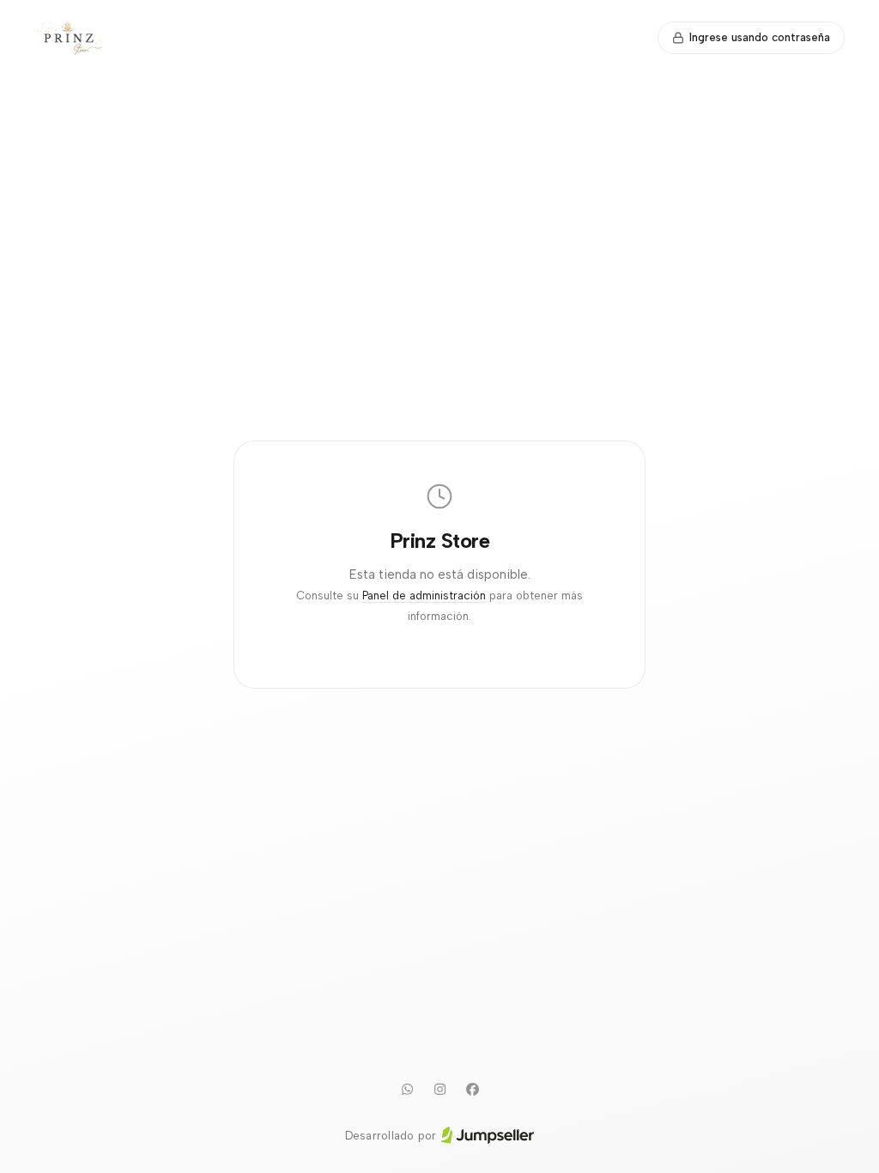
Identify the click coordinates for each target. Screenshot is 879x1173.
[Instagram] (439, 1089)
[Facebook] (472, 1089)
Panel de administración (424, 595)
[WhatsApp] (406, 1089)
